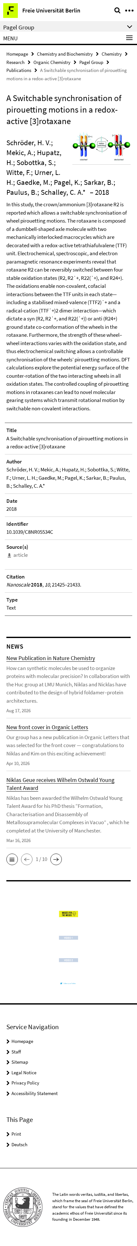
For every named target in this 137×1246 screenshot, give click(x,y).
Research (15, 62)
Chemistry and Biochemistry (65, 54)
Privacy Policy (25, 1083)
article (20, 554)
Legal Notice (23, 1072)
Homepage (17, 54)
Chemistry (112, 54)
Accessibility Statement (34, 1093)
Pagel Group (91, 62)
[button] (12, 859)
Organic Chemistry (51, 62)
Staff (16, 1052)
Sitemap (19, 1062)
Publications (18, 70)
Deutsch (19, 1144)
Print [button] (16, 1134)
